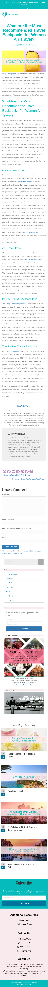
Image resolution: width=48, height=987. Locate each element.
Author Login (24, 920)
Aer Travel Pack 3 (33, 259)
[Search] (41, 562)
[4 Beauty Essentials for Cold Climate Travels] (24, 744)
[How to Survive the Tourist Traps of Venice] (24, 855)
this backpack (14, 351)
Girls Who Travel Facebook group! (24, 685)
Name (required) (8, 519)
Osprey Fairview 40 (27, 182)
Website (5, 537)
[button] (24, 3)
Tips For (11, 600)
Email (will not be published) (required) (17, 528)
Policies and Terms (24, 924)
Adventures (13, 574)
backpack (11, 74)
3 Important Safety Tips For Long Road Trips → (29, 479)
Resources (33, 45)
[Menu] (18, 13)
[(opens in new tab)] (24, 703)
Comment (5, 495)
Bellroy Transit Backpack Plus (15, 304)
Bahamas (9, 578)
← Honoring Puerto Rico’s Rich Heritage (16, 475)
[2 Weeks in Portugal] (24, 781)
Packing (25, 45)
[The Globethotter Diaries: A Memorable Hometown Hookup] (24, 817)
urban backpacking (31, 232)
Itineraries (9, 587)
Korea (8, 591)
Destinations (13, 583)
